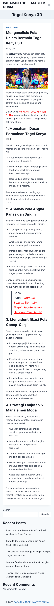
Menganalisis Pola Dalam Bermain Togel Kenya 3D (24, 38)
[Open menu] (48, 5)
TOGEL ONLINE (12, 27)
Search (6, 510)
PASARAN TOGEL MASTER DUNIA (31, 602)
